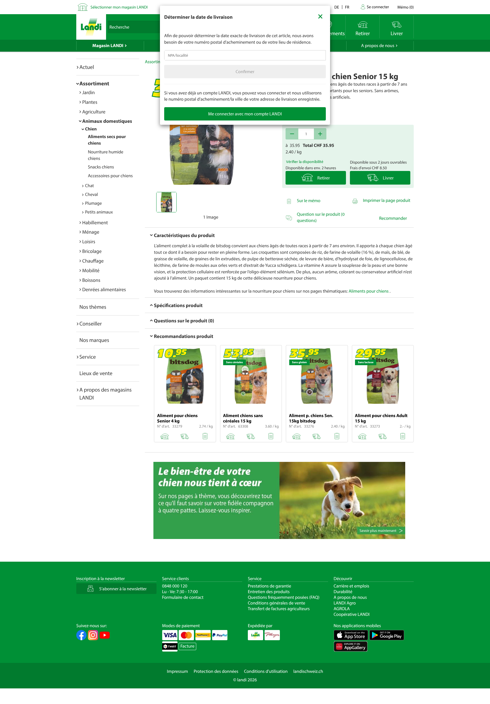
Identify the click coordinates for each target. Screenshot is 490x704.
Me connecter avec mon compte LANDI (245, 114)
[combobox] (245, 55)
